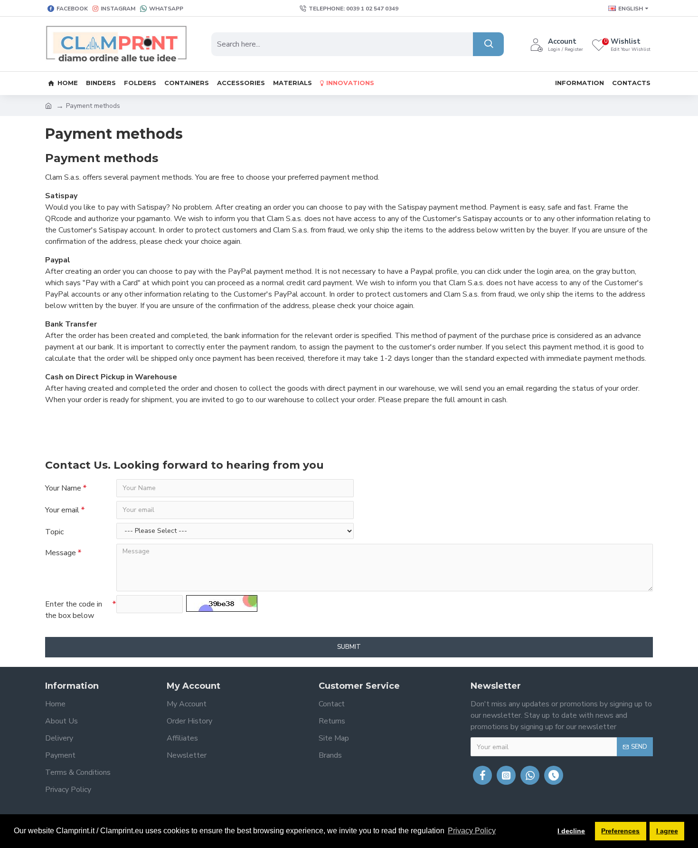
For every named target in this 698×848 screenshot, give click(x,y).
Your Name (63, 488)
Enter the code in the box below (73, 610)
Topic (54, 532)
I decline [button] (571, 831)
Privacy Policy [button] (472, 831)
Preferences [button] (620, 831)
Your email (62, 510)
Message (60, 553)
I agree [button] (667, 831)
